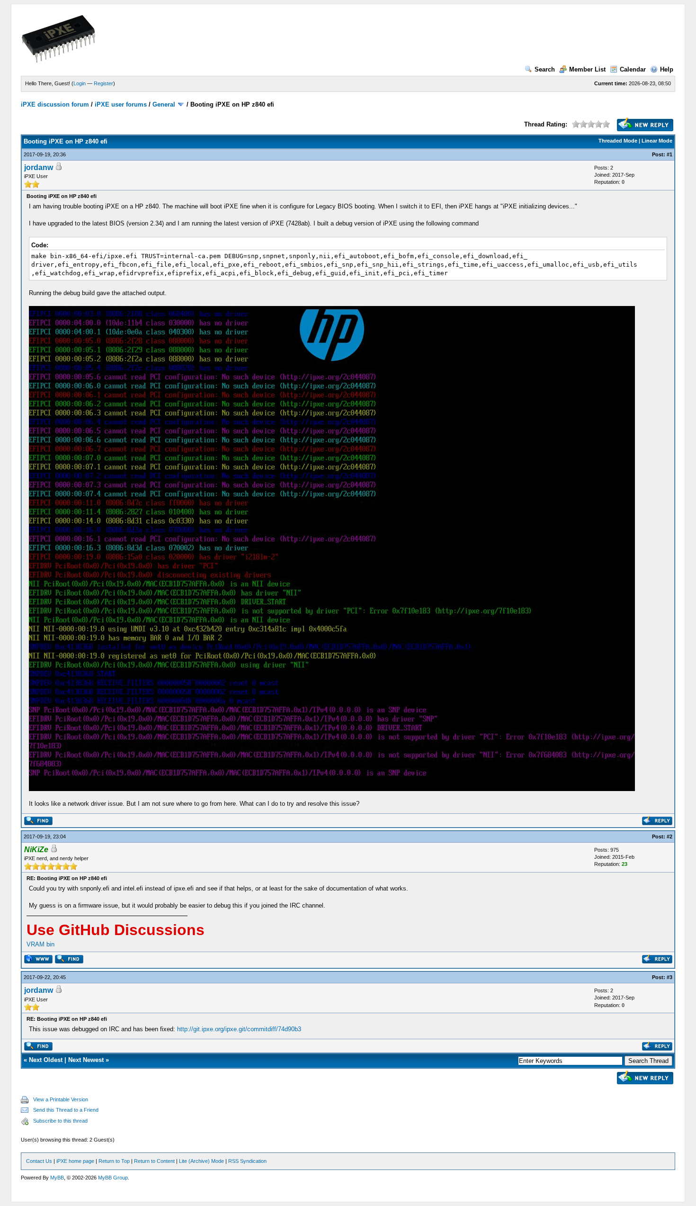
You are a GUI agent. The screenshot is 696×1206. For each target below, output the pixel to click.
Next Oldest (45, 1059)
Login (79, 83)
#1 (669, 154)
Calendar (633, 69)
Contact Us (39, 1161)
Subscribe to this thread (60, 1121)
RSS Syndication (247, 1161)
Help (666, 69)
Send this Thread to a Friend (65, 1110)
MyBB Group (113, 1177)
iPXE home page (75, 1161)
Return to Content (154, 1161)
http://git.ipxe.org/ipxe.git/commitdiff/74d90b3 (239, 1029)
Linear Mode (657, 141)
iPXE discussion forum (55, 104)
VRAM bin (40, 944)
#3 (669, 977)
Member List (587, 69)
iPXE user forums (121, 104)
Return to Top (114, 1161)
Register (103, 83)
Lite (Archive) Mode (201, 1161)
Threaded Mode (617, 141)
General (163, 104)
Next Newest (86, 1059)
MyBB (57, 1177)
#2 (669, 836)
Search (545, 69)
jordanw (38, 167)
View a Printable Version (60, 1099)
